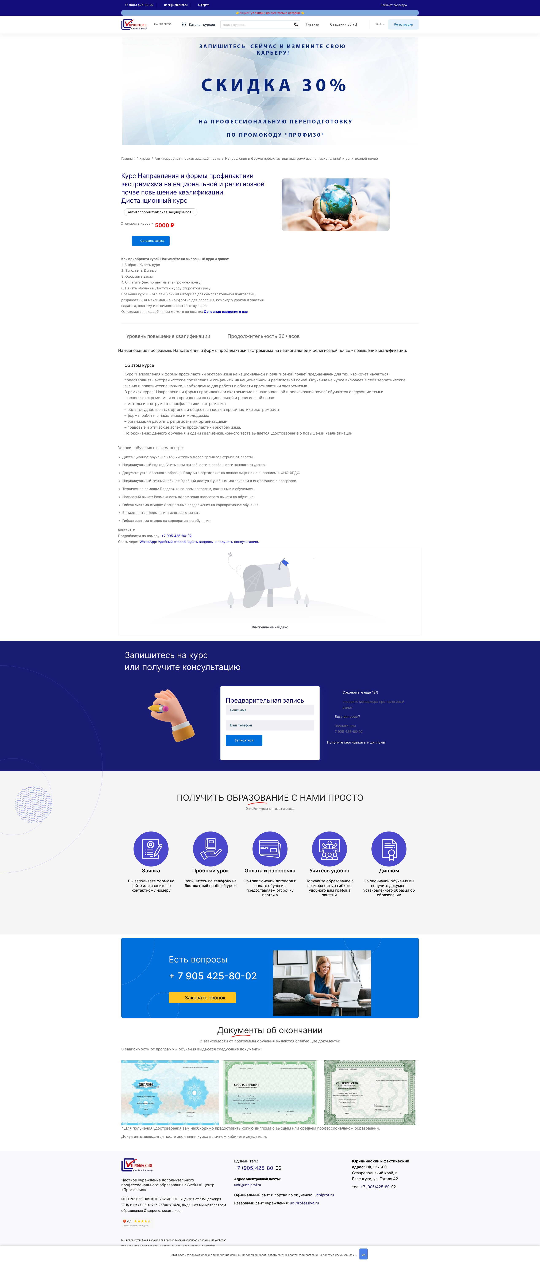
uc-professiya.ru (304, 1203)
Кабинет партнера (394, 5)
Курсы (144, 158)
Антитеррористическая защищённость (187, 158)
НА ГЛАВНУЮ (162, 24)
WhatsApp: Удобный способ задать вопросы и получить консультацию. (199, 542)
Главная (128, 158)
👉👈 (270, 13)
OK (364, 1255)
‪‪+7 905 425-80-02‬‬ (176, 536)
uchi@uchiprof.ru (247, 1185)
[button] (202, 997)
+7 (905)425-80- (254, 1168)
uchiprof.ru (324, 1195)
